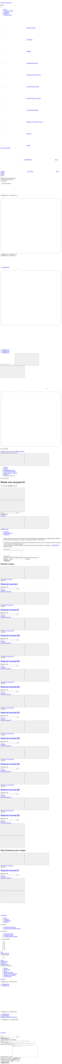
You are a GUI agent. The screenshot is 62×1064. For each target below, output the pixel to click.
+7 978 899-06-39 (5, 267)
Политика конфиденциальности (9, 1017)
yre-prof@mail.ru (5, 1015)
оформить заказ (5, 529)
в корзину (3, 515)
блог (2, 952)
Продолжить (7, 560)
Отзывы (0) (6, 534)
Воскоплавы (7, 969)
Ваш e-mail (3, 1044)
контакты (3, 979)
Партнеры (6, 919)
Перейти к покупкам (6, 2)
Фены (5, 971)
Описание (6, 531)
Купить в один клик (6, 591)
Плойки (6, 968)
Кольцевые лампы (8, 972)
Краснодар (3, 963)
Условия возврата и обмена (11, 936)
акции (2, 960)
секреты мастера (5, 953)
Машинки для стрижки (10, 975)
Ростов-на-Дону (5, 964)
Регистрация (7, 148)
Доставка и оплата (8, 10)
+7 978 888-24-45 (5, 351)
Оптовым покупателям (10, 927)
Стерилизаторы (8, 976)
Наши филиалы (8, 14)
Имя (2, 1041)
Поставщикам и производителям (12, 928)
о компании (4, 915)
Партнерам (6, 12)
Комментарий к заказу (6, 1056)
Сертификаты (7, 920)
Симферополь (4, 961)
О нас (5, 9)
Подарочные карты (9, 933)
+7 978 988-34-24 (5, 352)
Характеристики (8, 533)
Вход (2, 148)
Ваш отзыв (6, 556)
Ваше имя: (6, 549)
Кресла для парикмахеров (10, 973)
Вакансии (6, 13)
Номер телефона (5, 1042)
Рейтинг (6, 559)
